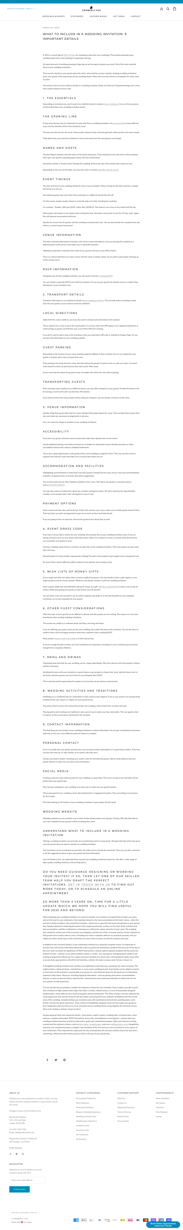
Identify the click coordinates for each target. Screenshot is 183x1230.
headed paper (95, 1024)
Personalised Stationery (86, 1098)
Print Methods (162, 1112)
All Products (81, 1139)
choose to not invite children (65, 638)
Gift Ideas (119, 16)
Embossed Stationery (85, 1107)
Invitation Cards (82, 1125)
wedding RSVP (106, 276)
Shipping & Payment (125, 1107)
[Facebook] (10, 1153)
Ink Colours (160, 1103)
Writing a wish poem (107, 586)
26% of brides (69, 55)
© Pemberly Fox (19, 1219)
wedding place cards (119, 1024)
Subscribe (19, 1189)
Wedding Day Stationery (86, 1121)
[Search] (168, 8)
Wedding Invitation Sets (86, 1116)
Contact (136, 16)
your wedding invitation (94, 300)
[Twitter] (16, 1153)
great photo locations (55, 485)
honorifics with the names (108, 170)
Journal (159, 1116)
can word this (118, 123)
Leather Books (98, 16)
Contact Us (122, 1103)
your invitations (111, 104)
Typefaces (160, 1107)
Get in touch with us (89, 884)
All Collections (82, 1134)
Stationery (77, 16)
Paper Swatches (162, 1098)
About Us (121, 1098)
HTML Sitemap (15, 1148)
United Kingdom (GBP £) (20, 9)
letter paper (84, 1024)
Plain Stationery (82, 1103)
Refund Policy (123, 1116)
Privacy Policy (123, 1121)
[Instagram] (23, 1153)
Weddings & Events (53, 16)
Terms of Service (124, 1112)
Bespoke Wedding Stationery (88, 1112)
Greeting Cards (82, 1130)
